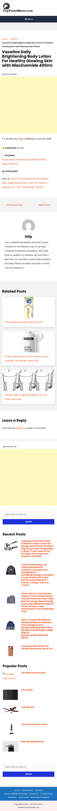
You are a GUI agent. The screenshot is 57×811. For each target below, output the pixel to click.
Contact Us (34, 793)
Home (5, 39)
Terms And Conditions (39, 797)
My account (24, 797)
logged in (20, 428)
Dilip (20, 138)
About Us (39, 790)
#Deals (14, 39)
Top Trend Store (36, 804)
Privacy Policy (27, 790)
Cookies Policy (46, 793)
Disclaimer (12, 797)
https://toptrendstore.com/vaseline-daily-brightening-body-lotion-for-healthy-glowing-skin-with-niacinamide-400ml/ (26, 183)
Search (28, 522)
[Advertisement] (28, 104)
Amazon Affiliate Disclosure (16, 793)
